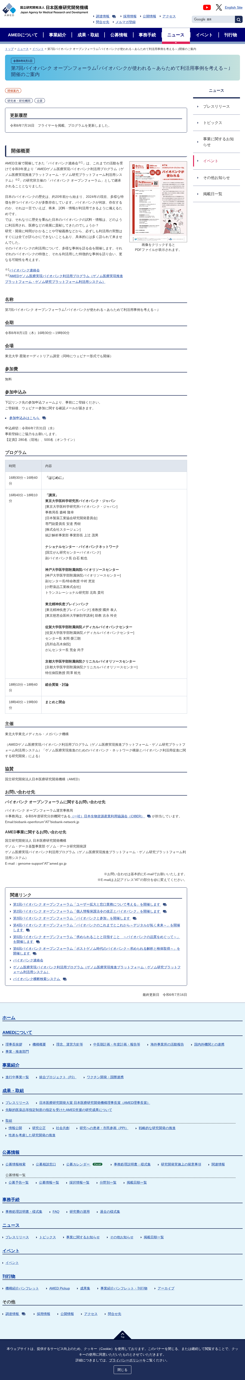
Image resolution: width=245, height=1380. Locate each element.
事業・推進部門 (17, 1051)
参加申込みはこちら (24, 418)
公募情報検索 (16, 1164)
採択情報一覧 (79, 1182)
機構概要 (39, 1044)
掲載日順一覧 (137, 1182)
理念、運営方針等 (69, 1044)
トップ (9, 49)
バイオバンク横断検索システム (36, 979)
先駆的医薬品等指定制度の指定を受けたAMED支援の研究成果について (59, 1110)
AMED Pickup (59, 1288)
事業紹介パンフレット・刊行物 (123, 1288)
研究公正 (39, 1128)
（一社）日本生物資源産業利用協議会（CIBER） (107, 816)
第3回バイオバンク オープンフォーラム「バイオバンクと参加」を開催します (71, 918)
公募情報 (11, 1152)
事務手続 (11, 1199)
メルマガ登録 (126, 22)
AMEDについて (17, 1032)
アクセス (169, 16)
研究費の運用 (80, 1211)
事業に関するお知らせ (83, 1237)
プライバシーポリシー (126, 1360)
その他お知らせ (122, 1237)
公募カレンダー (83, 1164)
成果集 (85, 1288)
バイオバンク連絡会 (25, 270)
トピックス (47, 1237)
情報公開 (15, 1128)
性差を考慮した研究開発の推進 (32, 1135)
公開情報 (149, 16)
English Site (234, 7)
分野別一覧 (108, 1182)
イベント (38, 49)
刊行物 (8, 1276)
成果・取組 (13, 1090)
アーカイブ (166, 1288)
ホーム (8, 1017)
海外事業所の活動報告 (167, 1044)
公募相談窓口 (46, 1164)
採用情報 (130, 16)
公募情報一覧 (49, 1182)
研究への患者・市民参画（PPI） (104, 1128)
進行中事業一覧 (17, 1077)
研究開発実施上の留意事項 (181, 1164)
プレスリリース (17, 1103)
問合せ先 (102, 22)
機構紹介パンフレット (22, 1288)
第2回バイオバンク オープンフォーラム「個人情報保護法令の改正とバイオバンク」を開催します (86, 911)
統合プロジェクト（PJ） (58, 1077)
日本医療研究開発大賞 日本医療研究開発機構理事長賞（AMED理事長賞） (94, 1103)
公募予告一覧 (19, 1182)
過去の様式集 (110, 1211)
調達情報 (102, 16)
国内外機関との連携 (209, 1044)
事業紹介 (11, 1065)
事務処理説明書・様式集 (132, 1164)
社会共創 (62, 1128)
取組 (9, 1120)
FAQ (56, 1211)
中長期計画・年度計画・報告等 (116, 1044)
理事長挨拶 (14, 1044)
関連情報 (218, 1164)
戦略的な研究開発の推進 (157, 1128)
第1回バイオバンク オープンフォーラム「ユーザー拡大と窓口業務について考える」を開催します (86, 904)
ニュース (23, 49)
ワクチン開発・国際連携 (105, 1077)
